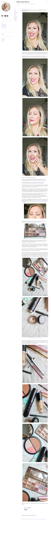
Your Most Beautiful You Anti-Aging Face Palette (28, 195)
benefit (15, 11)
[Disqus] (35, 530)
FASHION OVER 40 (3, 24)
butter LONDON (16, 12)
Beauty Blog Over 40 (23, 2)
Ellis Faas (15, 14)
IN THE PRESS (3, 38)
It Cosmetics (42, 194)
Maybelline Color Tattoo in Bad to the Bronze (37, 200)
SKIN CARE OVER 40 (4, 25)
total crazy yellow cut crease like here (42, 54)
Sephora (44, 179)
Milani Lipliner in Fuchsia (38, 341)
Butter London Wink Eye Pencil (31, 249)
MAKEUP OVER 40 (3, 26)
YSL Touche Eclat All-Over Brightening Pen (31, 188)
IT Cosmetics (15, 16)
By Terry (15, 13)
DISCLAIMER (3, 39)
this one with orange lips (26, 54)
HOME (2, 23)
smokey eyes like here (33, 54)
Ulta (41, 179)
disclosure (35, 515)
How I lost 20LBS (3, 27)
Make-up (15, 17)
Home (18, 5)
